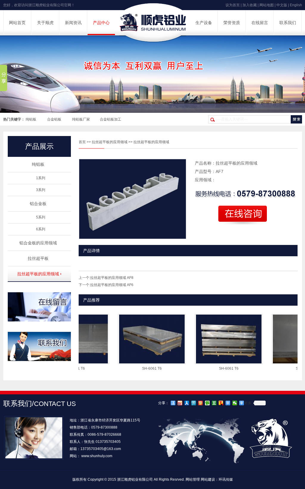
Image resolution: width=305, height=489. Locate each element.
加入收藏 (249, 5)
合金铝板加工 (110, 119)
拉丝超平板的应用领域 (109, 142)
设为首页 (232, 5)
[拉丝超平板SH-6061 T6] (142, 362)
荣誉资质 (231, 23)
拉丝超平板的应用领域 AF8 (111, 278)
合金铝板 (54, 119)
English (296, 5)
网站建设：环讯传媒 (217, 479)
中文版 (281, 5)
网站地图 (266, 5)
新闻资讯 (73, 23)
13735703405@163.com (100, 449)
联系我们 (287, 23)
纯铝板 (31, 119)
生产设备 (203, 23)
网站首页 (17, 23)
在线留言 (259, 23)
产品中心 (101, 23)
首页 (82, 142)
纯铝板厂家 (81, 119)
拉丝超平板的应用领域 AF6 (111, 285)
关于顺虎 (45, 23)
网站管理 (193, 479)
